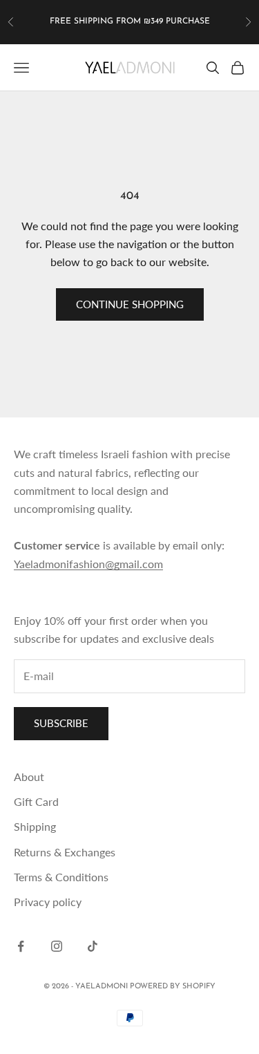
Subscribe (61, 723)
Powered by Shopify (172, 986)
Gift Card (36, 801)
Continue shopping (130, 304)
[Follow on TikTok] (92, 946)
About (29, 776)
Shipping (35, 826)
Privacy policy (47, 901)
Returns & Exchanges (64, 851)
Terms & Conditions (61, 876)
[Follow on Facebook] (21, 946)
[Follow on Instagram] (57, 946)
